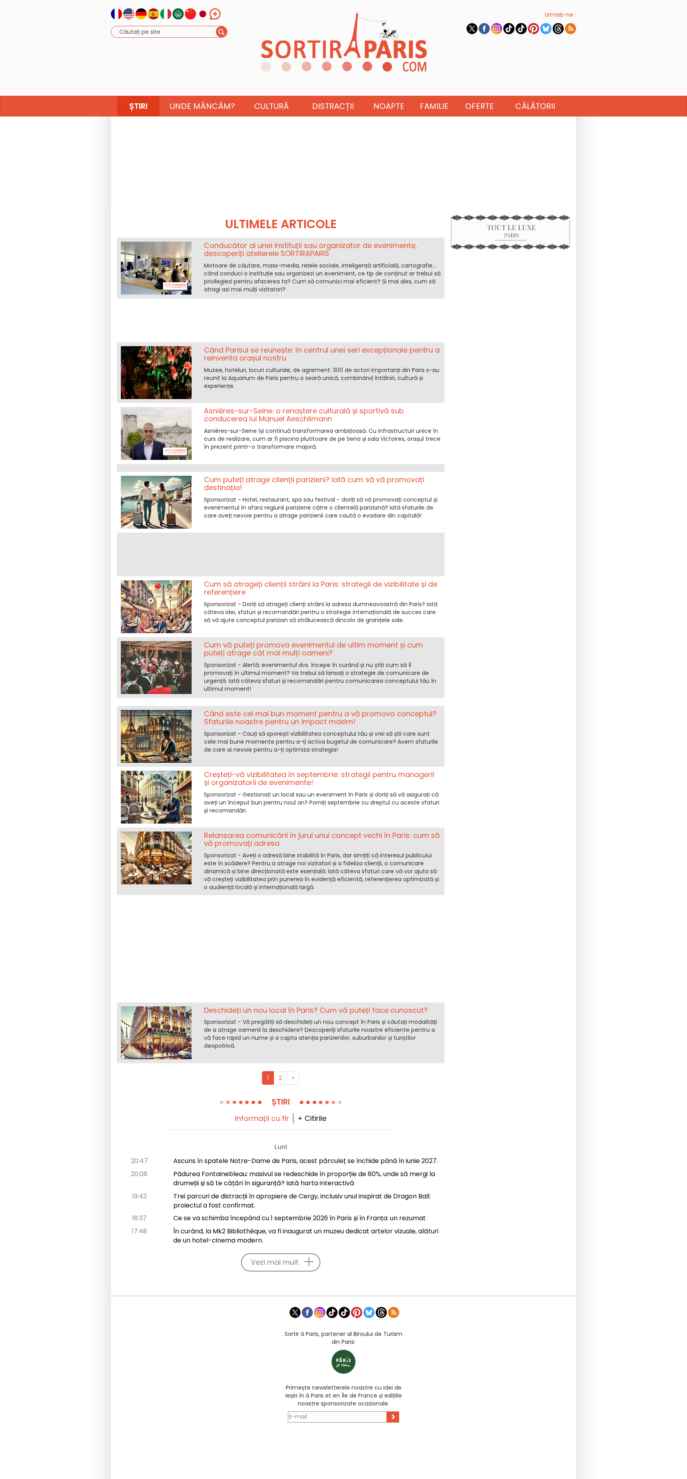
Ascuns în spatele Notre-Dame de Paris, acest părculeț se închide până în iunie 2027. (305, 1160)
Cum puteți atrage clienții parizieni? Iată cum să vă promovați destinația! (314, 483)
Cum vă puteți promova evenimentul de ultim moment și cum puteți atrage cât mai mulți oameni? (313, 649)
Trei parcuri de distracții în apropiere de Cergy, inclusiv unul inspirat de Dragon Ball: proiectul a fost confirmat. (302, 1201)
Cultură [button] (271, 106)
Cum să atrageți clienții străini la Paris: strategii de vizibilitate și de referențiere (320, 588)
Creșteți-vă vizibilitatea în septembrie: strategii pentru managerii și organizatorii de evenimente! (319, 778)
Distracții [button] (333, 106)
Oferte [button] (479, 106)
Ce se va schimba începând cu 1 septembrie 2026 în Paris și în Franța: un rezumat (299, 1218)
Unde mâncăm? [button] (202, 106)
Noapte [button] (388, 106)
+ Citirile (311, 1118)
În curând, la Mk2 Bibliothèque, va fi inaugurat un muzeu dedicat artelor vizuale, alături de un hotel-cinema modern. (306, 1236)
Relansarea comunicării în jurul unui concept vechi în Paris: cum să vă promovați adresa (322, 839)
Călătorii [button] (535, 106)
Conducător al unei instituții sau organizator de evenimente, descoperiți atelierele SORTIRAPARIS (310, 249)
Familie (434, 106)
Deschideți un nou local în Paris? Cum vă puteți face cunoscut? (316, 1010)
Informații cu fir (262, 1118)
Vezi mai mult (275, 1262)
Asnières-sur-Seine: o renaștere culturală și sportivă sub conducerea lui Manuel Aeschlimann (304, 415)
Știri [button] (138, 106)
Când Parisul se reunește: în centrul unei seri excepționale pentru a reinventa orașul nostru (322, 354)
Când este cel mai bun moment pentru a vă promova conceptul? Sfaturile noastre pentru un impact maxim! (320, 718)
